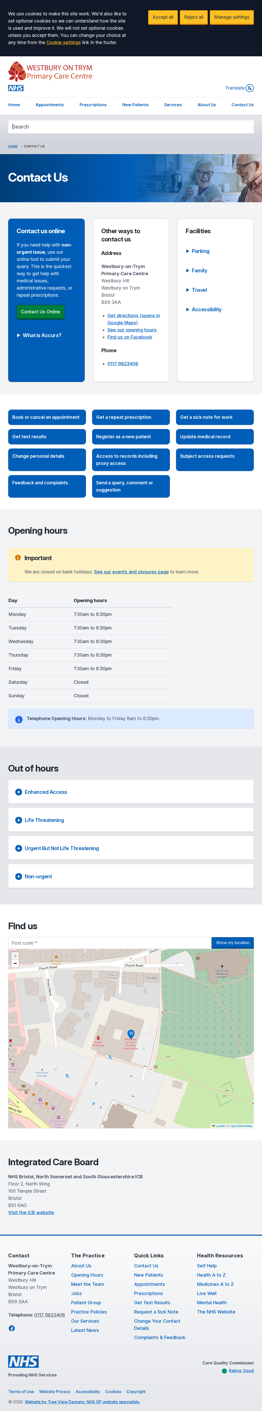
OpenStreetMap (242, 1126)
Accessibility (87, 1391)
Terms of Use (21, 1391)
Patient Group (86, 1302)
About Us (207, 104)
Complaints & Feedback (159, 1337)
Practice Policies (89, 1311)
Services (173, 104)
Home (14, 104)
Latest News (85, 1330)
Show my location (232, 942)
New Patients (135, 104)
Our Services (85, 1321)
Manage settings (231, 17)
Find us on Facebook (129, 337)
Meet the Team (87, 1284)
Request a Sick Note (156, 1311)
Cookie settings (63, 42)
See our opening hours (132, 330)
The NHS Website (216, 1311)
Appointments (50, 104)
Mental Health (212, 1302)
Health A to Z (211, 1275)
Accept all (162, 17)
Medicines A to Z (215, 1284)
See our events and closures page (131, 571)
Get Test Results (152, 1302)
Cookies (113, 1391)
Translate (235, 88)
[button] (47, 417)
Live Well (206, 1293)
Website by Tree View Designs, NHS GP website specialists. (82, 1401)
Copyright (136, 1391)
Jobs (76, 1293)
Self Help (207, 1265)
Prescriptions (93, 104)
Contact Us (243, 104)
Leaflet (220, 1126)
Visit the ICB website (31, 1212)
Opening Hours (87, 1275)
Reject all (193, 17)
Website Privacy (54, 1391)
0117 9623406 (122, 363)
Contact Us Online (40, 311)
